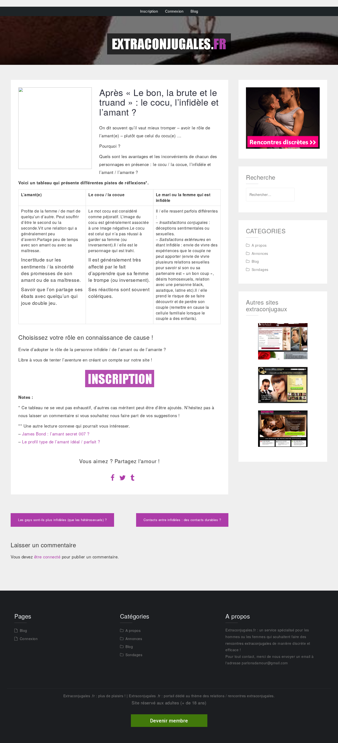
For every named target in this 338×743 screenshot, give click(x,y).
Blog (194, 11)
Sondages (260, 269)
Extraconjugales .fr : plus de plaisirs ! (94, 695)
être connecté (47, 557)
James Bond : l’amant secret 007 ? (56, 434)
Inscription (149, 11)
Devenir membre (169, 721)
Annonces (260, 253)
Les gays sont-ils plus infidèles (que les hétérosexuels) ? (62, 519)
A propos (259, 245)
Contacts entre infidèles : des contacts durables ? (182, 519)
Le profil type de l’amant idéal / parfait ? (61, 442)
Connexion (174, 11)
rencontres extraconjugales (248, 643)
